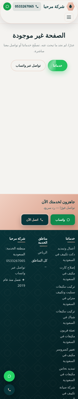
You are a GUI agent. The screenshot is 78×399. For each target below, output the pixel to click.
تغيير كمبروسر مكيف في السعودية (65, 355)
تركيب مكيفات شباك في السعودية (65, 317)
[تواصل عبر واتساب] (7, 6)
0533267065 (15, 261)
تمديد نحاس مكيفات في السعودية (67, 374)
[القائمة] (69, 17)
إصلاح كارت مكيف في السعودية (67, 273)
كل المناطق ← (39, 263)
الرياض (42, 252)
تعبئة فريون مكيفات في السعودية (67, 336)
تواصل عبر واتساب (28, 65)
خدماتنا (57, 65)
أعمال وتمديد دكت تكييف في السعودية (65, 254)
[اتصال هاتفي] (9, 389)
